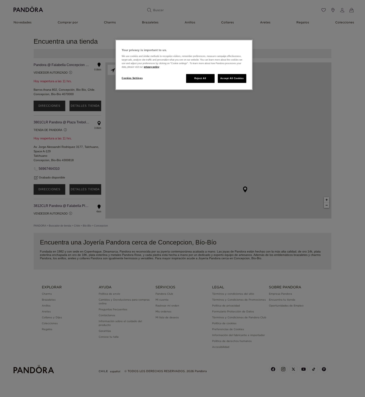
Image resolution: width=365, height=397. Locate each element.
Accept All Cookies (232, 78)
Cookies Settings (132, 78)
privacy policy (151, 67)
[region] (184, 65)
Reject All (200, 78)
